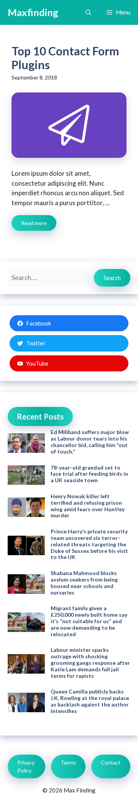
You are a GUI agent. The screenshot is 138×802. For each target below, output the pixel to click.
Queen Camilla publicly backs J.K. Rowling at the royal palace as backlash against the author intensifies (90, 701)
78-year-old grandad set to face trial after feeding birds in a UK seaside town (89, 474)
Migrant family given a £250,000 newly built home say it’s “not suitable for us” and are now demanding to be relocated (89, 621)
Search (112, 277)
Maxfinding (33, 12)
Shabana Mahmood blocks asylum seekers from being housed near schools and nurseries (84, 582)
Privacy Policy (25, 766)
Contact (111, 762)
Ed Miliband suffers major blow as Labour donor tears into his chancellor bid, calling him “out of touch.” (90, 441)
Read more (34, 223)
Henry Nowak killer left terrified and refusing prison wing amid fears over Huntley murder (88, 505)
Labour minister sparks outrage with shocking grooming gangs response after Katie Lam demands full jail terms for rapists (90, 662)
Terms (68, 762)
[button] (88, 12)
